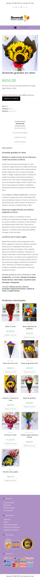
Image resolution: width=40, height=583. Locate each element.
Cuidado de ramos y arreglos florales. (18, 290)
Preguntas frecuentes (11, 530)
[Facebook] (16, 7)
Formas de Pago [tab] (20, 137)
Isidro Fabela (18, 280)
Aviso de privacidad (10, 525)
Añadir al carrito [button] (10, 335)
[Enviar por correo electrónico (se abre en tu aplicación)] (24, 7)
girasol (11, 111)
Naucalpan (6, 282)
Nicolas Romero (7, 280)
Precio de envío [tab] (20, 142)
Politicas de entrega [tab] (20, 133)
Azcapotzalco (6, 277)
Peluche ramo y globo (10, 472)
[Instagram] (18, 7)
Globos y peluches (29, 432)
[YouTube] (21, 7)
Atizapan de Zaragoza (28, 277)
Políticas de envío (15, 287)
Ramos (11, 109)
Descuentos (30, 324)
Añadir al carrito (11, 98)
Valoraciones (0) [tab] (20, 128)
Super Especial (10, 324)
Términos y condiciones (12, 527)
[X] (13, 7)
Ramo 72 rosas (10, 326)
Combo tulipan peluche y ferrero (29, 436)
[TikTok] (26, 7)
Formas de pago (9, 508)
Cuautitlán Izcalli (29, 280)
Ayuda (6, 522)
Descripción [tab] (20, 124)
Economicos (10, 395)
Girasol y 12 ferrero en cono (10, 399)
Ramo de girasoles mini (29, 363)
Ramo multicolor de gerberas (29, 327)
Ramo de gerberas (29, 398)
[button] (35, 37)
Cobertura (7, 519)
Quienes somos (9, 503)
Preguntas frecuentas (17, 289)
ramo (15, 111)
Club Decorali (8, 510)
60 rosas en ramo (10, 435)
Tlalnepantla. (14, 282)
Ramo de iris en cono (10, 363)
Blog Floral (7, 505)
